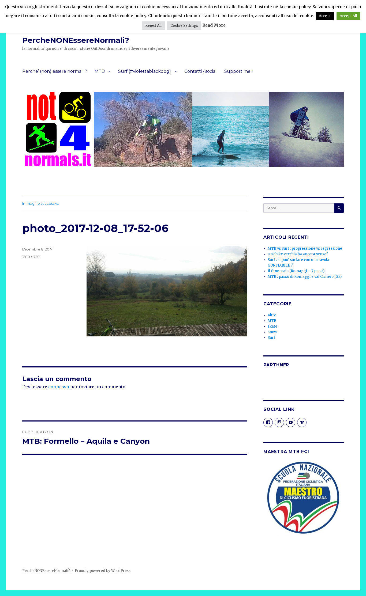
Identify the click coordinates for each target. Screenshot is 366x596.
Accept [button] (325, 16)
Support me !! (238, 71)
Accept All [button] (348, 16)
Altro (272, 315)
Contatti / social (200, 71)
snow (272, 332)
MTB (100, 71)
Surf (271, 337)
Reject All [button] (153, 25)
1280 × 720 (31, 257)
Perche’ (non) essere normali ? (54, 71)
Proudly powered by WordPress (102, 570)
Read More (214, 25)
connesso (58, 386)
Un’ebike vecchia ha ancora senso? (298, 254)
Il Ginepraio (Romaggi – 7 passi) (296, 271)
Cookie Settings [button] (184, 25)
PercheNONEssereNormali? (75, 40)
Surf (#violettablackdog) (144, 71)
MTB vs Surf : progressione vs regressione (305, 248)
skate (272, 326)
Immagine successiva (40, 203)
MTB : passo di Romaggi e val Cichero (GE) (305, 276)
